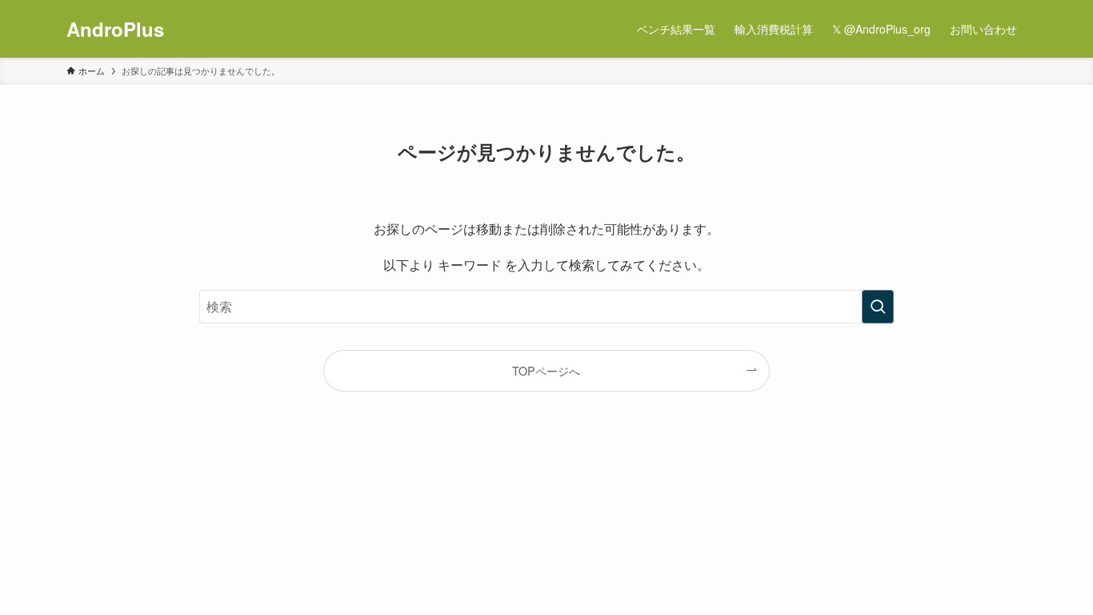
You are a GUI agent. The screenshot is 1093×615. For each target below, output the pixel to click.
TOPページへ (546, 370)
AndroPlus (115, 28)
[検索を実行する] (878, 307)
